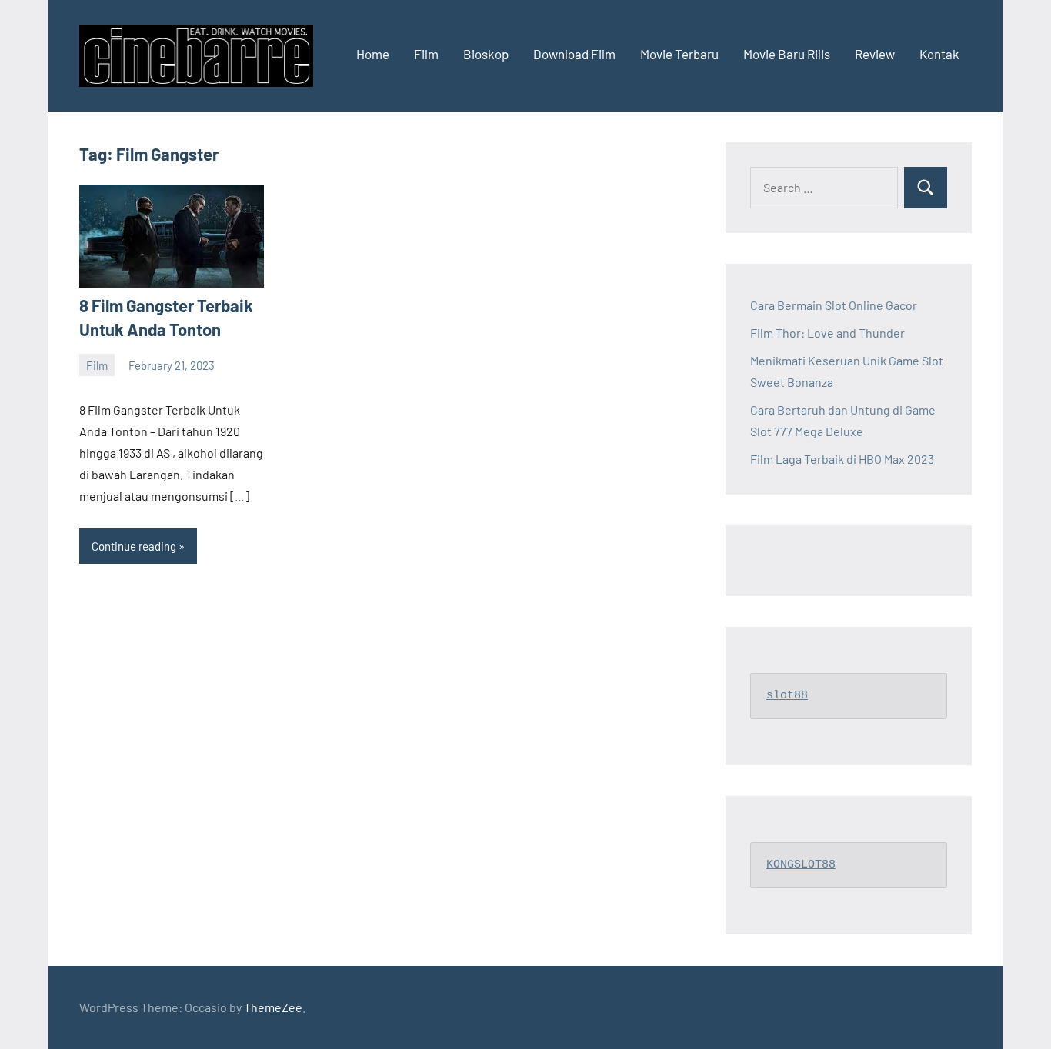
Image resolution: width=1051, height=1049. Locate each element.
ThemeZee (273, 1007)
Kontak (939, 54)
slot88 (787, 695)
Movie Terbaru (679, 54)
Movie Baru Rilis (786, 54)
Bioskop (486, 54)
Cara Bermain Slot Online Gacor (833, 305)
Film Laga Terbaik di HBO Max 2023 (842, 458)
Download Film (574, 54)
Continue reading (134, 546)
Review (875, 54)
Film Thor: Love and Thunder (827, 332)
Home (372, 54)
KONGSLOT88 (801, 864)
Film (426, 54)
